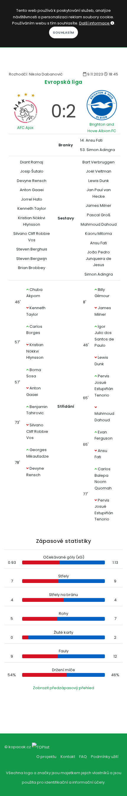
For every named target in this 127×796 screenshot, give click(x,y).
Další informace (94, 23)
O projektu (46, 756)
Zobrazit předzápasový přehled (63, 688)
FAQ (83, 756)
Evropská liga (63, 82)
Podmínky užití (104, 756)
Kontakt (68, 756)
